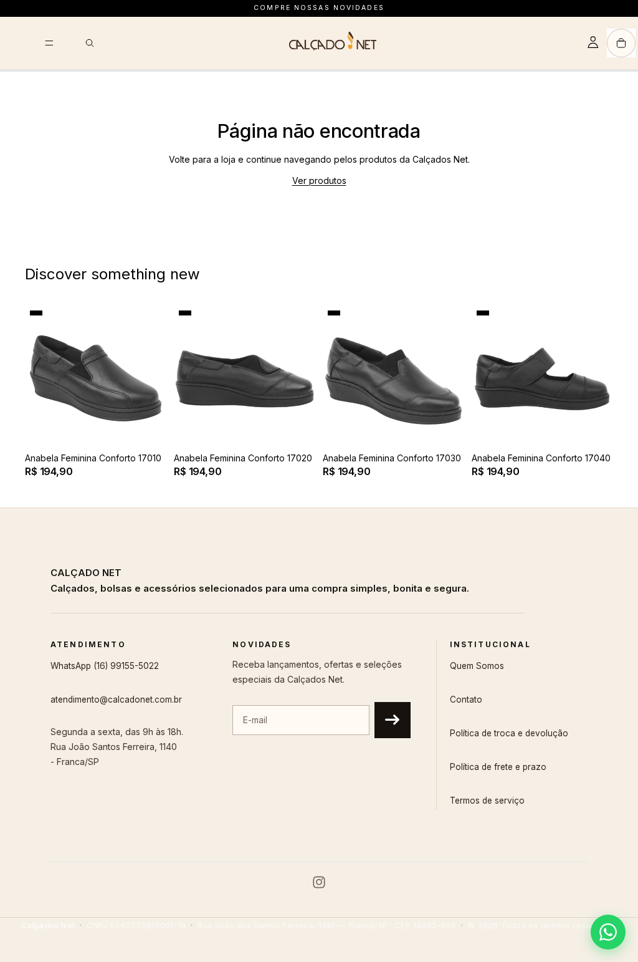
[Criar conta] (392, 720)
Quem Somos (477, 666)
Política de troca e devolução (509, 733)
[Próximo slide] (152, 376)
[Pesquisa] (89, 43)
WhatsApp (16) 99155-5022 (104, 666)
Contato (466, 700)
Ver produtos (319, 180)
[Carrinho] (621, 43)
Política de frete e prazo (498, 767)
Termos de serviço (487, 801)
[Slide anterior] (38, 376)
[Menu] (49, 43)
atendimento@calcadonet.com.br (116, 700)
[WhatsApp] (608, 932)
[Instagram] (319, 882)
